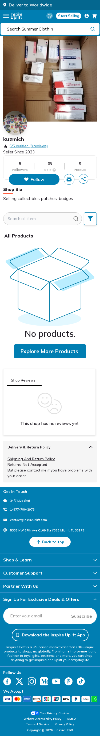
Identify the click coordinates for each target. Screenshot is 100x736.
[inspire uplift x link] (19, 681)
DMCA (71, 719)
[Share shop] (83, 179)
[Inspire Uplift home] (16, 16)
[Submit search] (76, 219)
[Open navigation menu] (6, 16)
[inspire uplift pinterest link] (69, 681)
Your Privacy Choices (54, 713)
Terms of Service (37, 724)
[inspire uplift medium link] (44, 681)
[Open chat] (69, 179)
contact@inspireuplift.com (28, 520)
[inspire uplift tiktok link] (81, 681)
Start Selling (68, 16)
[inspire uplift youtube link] (56, 681)
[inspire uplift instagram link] (32, 681)
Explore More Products (49, 351)
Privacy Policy (64, 724)
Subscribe (81, 616)
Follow (37, 179)
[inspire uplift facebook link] (7, 681)
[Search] (92, 28)
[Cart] (94, 15)
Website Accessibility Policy (42, 719)
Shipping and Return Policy (31, 458)
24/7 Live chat (20, 501)
